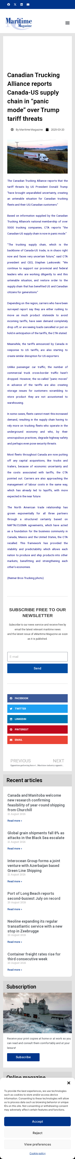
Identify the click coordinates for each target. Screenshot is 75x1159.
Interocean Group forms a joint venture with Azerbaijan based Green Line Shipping (34, 866)
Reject (37, 1133)
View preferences (37, 1144)
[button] (69, 1083)
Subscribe (23, 1057)
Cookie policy (38, 1153)
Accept (37, 1121)
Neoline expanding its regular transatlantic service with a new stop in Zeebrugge (35, 926)
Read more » (15, 820)
